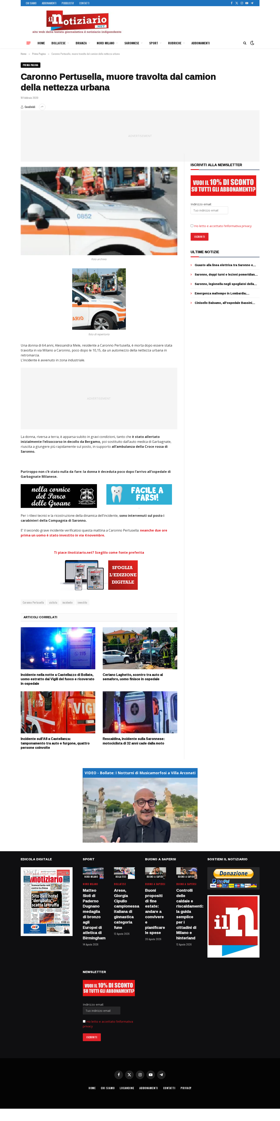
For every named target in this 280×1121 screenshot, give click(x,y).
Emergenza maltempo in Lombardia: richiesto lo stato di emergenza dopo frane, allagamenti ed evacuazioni (226, 293)
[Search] (244, 43)
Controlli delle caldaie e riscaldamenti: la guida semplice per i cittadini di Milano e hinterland (186, 914)
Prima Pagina (30, 65)
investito (82, 602)
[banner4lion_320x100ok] (59, 496)
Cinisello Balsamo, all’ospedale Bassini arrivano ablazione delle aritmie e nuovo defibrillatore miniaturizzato (224, 303)
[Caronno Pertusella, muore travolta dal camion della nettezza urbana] (99, 211)
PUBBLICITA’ (68, 3)
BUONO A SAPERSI (156, 876)
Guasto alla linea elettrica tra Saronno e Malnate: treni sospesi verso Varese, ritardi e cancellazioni (226, 265)
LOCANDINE (127, 1088)
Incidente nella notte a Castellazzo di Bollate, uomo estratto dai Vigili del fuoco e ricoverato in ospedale (57, 679)
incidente (68, 602)
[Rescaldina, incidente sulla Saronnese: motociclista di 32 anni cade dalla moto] (140, 712)
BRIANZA (81, 43)
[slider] (135, 839)
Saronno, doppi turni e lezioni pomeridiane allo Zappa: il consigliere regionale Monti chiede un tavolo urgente (226, 274)
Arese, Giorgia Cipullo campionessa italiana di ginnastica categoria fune (124, 909)
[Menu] (28, 42)
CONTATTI (84, 3)
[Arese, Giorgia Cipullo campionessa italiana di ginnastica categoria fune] (124, 873)
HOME (41, 43)
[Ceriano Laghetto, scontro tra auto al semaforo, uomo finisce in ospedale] (140, 648)
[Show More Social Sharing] (42, 107)
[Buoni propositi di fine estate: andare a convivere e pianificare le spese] (155, 873)
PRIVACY (186, 1088)
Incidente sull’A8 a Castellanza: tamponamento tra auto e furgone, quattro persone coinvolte (55, 743)
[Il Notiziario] (76, 22)
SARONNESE (131, 43)
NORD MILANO (105, 43)
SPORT (153, 43)
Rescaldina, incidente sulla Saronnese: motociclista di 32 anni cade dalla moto (134, 741)
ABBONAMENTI (49, 3)
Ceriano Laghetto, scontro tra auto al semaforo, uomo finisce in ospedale (133, 677)
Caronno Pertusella (33, 602)
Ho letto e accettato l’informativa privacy (223, 226)
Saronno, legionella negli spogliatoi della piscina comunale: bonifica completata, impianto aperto (224, 284)
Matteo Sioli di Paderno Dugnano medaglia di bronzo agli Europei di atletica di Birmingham (93, 914)
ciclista (53, 602)
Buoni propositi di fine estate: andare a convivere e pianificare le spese (155, 911)
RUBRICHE (174, 43)
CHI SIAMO (31, 3)
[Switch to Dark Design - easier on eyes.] (251, 43)
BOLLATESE (58, 43)
